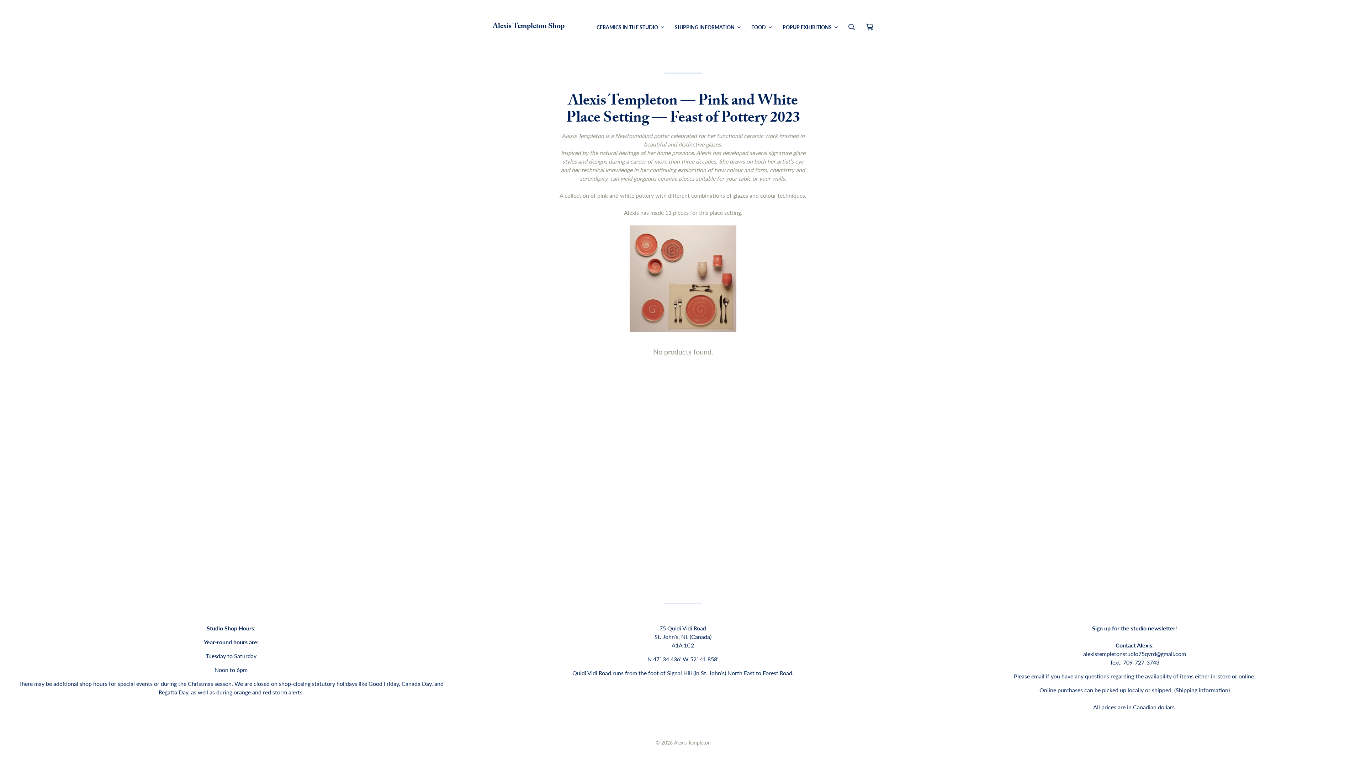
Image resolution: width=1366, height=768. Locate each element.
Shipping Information (705, 27)
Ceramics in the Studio (628, 27)
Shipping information (1202, 690)
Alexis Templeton (692, 742)
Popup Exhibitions (808, 27)
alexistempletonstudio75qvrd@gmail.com (1134, 654)
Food (759, 27)
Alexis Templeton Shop (529, 27)
